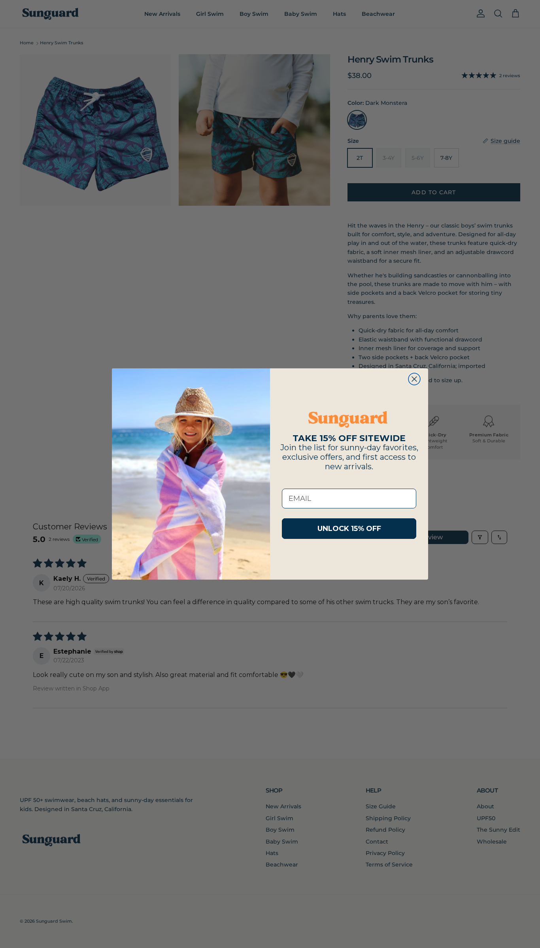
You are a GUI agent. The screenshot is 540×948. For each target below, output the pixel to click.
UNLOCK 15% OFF (349, 528)
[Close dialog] (414, 379)
